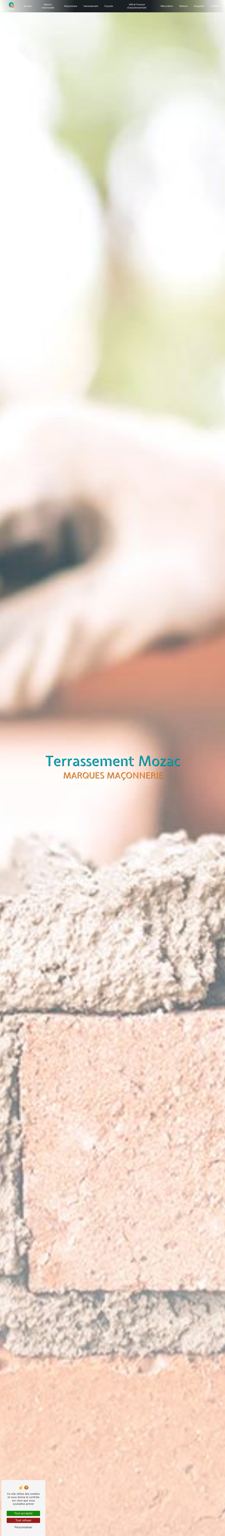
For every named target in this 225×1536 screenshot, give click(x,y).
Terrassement (90, 6)
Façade (108, 6)
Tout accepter (23, 1513)
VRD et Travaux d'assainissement (136, 6)
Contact (214, 6)
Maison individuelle (48, 6)
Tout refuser (23, 1520)
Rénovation (167, 6)
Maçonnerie (70, 6)
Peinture (183, 6)
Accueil (27, 6)
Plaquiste (199, 6)
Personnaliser (23, 1527)
